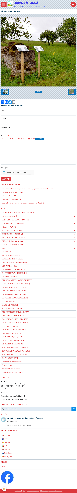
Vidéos (4, 466)
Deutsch (7, 449)
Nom (2, 110)
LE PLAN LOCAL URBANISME (14, 330)
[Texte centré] (19, 139)
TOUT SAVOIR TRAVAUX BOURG (14, 355)
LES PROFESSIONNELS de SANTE (15, 312)
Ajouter (6, 179)
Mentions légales (20, 491)
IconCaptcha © (30, 174)
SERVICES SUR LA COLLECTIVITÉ (15, 220)
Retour (38, 91)
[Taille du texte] (10, 139)
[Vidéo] (29, 139)
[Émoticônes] (34, 139)
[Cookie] (4, 489)
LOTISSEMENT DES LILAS (12, 259)
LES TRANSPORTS (9, 266)
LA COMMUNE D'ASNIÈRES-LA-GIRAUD (18, 213)
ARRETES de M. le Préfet (11, 255)
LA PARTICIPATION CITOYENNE (15, 298)
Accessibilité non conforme (11, 369)
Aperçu (40, 139)
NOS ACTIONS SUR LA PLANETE (15, 319)
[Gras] (2, 139)
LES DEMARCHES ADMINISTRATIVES (17, 280)
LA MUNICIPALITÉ (9, 216)
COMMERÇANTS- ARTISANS (13, 223)
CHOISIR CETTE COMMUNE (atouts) (16, 284)
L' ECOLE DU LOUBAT (10, 326)
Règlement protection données (12, 372)
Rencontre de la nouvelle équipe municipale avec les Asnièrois (23, 203)
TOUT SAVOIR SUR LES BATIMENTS (16, 347)
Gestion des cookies (33, 491)
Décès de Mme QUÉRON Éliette (13, 192)
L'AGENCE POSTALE (10, 305)
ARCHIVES (6, 248)
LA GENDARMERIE (9, 277)
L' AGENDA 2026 (8, 301)
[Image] (26, 139)
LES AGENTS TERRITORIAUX (14, 316)
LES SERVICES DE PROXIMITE (14, 291)
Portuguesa (8, 456)
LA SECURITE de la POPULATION (15, 287)
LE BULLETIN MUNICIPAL (12, 344)
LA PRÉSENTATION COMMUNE (14, 273)
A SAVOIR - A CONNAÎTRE (12, 231)
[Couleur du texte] (13, 139)
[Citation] (16, 139)
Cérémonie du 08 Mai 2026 (11, 199)
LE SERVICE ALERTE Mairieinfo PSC (16, 294)
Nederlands (8, 453)
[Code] (31, 139)
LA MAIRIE (6, 252)
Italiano (7, 446)
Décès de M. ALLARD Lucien (12, 196)
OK (74, 409)
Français (7, 435)
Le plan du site (7, 365)
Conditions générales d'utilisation (51, 491)
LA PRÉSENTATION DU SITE (13, 270)
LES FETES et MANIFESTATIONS (15, 262)
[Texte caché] (24, 139)
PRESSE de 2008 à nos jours (12, 241)
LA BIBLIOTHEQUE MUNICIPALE (15, 323)
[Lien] (21, 139)
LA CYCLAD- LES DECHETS (13, 340)
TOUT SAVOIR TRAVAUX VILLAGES (16, 351)
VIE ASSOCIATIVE (9, 227)
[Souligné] (7, 139)
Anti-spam (4, 168)
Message (4, 136)
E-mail (3, 119)
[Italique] (5, 139)
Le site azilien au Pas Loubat (12, 362)
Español (7, 442)
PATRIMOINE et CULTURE (12, 234)
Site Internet (5, 127)
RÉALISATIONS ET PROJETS (13, 238)
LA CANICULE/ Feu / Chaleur (13, 337)
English (6, 439)
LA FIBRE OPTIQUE (10, 358)
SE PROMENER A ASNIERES (13, 308)
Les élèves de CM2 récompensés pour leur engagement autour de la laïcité (28, 189)
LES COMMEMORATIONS (11, 333)
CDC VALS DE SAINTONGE (12, 245)
